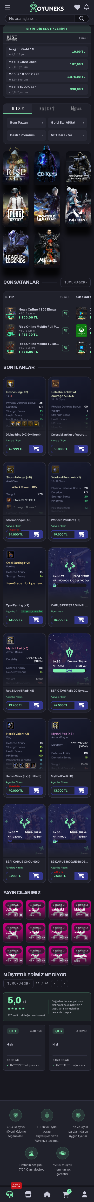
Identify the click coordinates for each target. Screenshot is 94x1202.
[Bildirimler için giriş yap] (86, 7)
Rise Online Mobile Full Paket (39, 326)
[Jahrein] (13, 910)
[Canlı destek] (9, 1194)
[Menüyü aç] (7, 7)
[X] (15, 915)
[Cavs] (58, 932)
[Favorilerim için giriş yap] (77, 7)
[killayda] (81, 955)
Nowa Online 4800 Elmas (38, 309)
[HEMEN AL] (65, 313)
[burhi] (13, 955)
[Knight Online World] (46, 109)
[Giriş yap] (84, 1194)
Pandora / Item (14, 867)
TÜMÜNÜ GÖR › (75, 282)
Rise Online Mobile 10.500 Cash (39, 344)
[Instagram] (86, 937)
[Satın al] (36, 449)
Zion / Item (57, 611)
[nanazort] (36, 955)
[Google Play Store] (78, 1084)
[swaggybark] (13, 932)
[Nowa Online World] (76, 109)
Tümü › (83, 38)
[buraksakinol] (58, 955)
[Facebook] (87, 915)
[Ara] (81, 18)
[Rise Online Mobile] (11, 38)
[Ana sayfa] (47, 1194)
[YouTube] (21, 915)
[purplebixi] (36, 932)
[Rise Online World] (17, 109)
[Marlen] (81, 910)
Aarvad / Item (13, 440)
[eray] (36, 910)
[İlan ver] (28, 1194)
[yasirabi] (58, 910)
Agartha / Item (13, 611)
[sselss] (81, 932)
